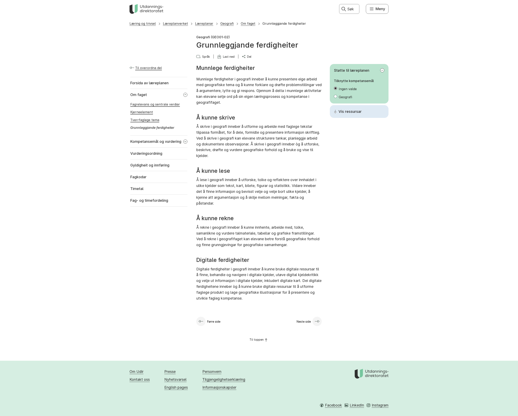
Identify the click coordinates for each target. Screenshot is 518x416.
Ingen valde (348, 89)
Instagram (380, 405)
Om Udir (136, 371)
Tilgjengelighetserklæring (223, 379)
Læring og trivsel (143, 23)
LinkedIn (357, 405)
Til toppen (256, 339)
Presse (170, 371)
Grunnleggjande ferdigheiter (284, 23)
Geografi (227, 23)
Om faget (248, 23)
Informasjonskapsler (219, 387)
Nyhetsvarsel (175, 379)
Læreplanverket (175, 23)
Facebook (333, 405)
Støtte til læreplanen (351, 70)
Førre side (213, 321)
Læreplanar (204, 23)
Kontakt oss (140, 379)
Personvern (211, 371)
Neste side (304, 321)
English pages (176, 387)
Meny (380, 9)
